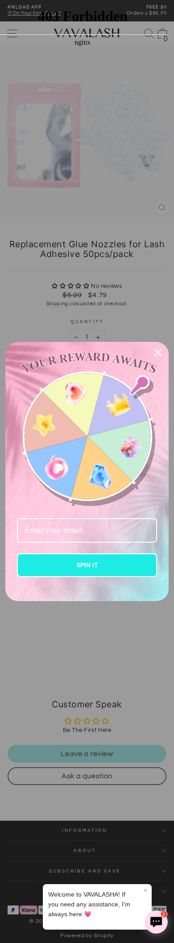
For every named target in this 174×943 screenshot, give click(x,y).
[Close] (158, 352)
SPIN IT (87, 565)
